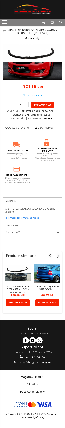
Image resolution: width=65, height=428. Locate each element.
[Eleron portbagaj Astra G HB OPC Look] (47, 273)
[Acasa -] (32, 9)
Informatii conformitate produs (22, 217)
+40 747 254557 (34, 357)
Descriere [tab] (11, 200)
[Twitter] (39, 340)
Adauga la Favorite (18, 127)
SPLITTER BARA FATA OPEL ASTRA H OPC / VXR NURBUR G (18, 289)
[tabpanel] (32, 62)
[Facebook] (26, 340)
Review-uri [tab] (13, 232)
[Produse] (5, 23)
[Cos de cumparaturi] (52, 22)
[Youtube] (32, 340)
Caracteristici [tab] (12, 225)
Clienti (31, 384)
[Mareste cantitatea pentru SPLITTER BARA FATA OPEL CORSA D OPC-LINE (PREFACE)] (26, 104)
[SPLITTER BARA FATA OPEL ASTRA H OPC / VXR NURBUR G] (18, 273)
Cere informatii (46, 127)
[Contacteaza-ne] (43, 22)
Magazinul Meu (31, 377)
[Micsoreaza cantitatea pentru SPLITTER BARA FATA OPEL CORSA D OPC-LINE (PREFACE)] (15, 104)
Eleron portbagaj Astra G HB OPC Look (47, 288)
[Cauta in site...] (61, 22)
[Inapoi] (2, 30)
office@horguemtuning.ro (34, 362)
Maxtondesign (32, 38)
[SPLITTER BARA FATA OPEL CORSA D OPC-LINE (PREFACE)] (32, 62)
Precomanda (42, 104)
